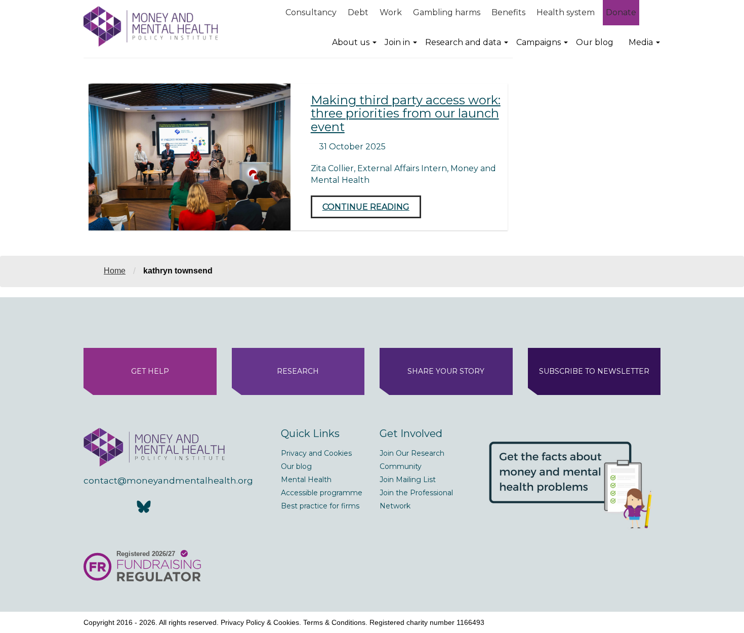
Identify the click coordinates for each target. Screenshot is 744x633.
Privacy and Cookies (316, 453)
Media (641, 42)
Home (115, 270)
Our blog (594, 42)
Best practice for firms (320, 505)
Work (391, 12)
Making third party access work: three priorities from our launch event (406, 113)
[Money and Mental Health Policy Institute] (151, 26)
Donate (621, 12)
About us (350, 42)
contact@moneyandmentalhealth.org (168, 481)
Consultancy (311, 12)
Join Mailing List (408, 479)
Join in (397, 42)
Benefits (508, 12)
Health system (565, 12)
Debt (358, 12)
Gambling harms (446, 12)
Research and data (463, 42)
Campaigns (538, 42)
